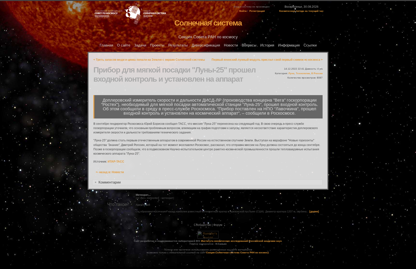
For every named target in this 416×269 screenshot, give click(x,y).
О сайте (123, 45)
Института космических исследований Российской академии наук (241, 241)
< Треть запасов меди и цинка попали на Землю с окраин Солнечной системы (149, 59)
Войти (243, 11)
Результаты (178, 45)
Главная (106, 45)
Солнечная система (208, 23)
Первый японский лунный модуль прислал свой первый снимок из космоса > (267, 59)
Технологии (303, 73)
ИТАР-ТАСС (116, 161)
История (267, 45)
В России (317, 73)
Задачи (140, 45)
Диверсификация (206, 45)
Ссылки (310, 45)
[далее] (314, 211)
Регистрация (257, 11)
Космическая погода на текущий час (301, 11)
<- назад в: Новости (110, 172)
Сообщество (202, 225)
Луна (291, 73)
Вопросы (249, 45)
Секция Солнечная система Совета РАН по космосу (237, 252)
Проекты (157, 45)
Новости (231, 45)
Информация (289, 45)
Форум (217, 225)
